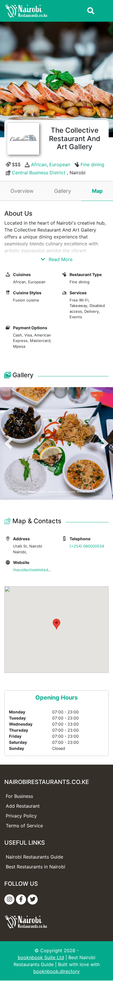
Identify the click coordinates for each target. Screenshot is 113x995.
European (59, 164)
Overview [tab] (22, 191)
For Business (19, 796)
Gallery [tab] (62, 191)
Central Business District (38, 172)
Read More (59, 259)
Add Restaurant (23, 806)
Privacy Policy (21, 816)
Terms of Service (24, 825)
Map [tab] (97, 191)
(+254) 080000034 (87, 546)
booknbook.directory (56, 971)
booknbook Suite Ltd (41, 957)
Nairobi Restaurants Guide (34, 857)
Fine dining (92, 164)
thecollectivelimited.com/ (35, 569)
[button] (8, 443)
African (39, 164)
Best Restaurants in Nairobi (35, 867)
